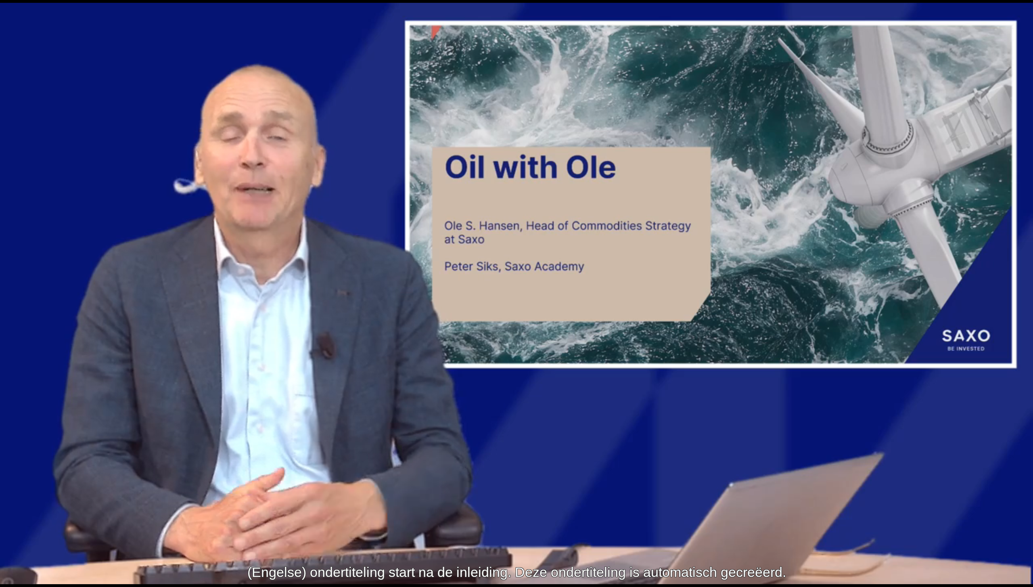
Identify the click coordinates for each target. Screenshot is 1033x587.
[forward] (559, 293)
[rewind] (474, 293)
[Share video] (1020, 13)
